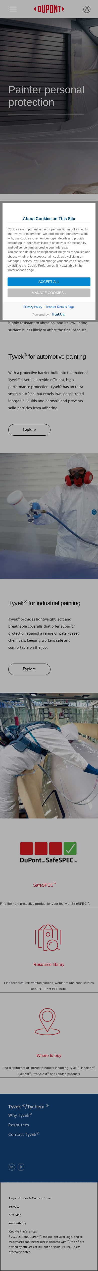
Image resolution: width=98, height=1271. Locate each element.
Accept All (49, 282)
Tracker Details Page (60, 307)
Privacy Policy (32, 307)
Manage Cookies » (49, 293)
